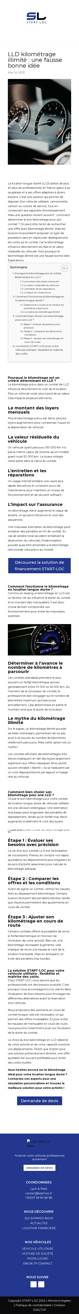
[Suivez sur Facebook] (41, 1284)
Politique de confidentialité (34, 1305)
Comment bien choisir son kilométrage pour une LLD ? (39, 318)
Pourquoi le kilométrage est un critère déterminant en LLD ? (38, 275)
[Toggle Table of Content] (62, 268)
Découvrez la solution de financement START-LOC (39, 565)
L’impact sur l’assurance (37, 292)
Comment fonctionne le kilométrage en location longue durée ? (39, 298)
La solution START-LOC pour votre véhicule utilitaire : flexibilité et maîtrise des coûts (39, 350)
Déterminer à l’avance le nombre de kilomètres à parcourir (44, 307)
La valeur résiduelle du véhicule (41, 285)
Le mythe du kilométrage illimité (42, 312)
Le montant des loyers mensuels (41, 281)
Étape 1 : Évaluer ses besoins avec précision (42, 326)
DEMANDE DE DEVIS (39, 1167)
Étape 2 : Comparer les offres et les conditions (43, 333)
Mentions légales (59, 1300)
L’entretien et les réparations (39, 289)
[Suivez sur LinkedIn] (33, 1284)
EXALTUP (39, 1310)
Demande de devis (39, 1101)
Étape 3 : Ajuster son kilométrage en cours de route (43, 340)
